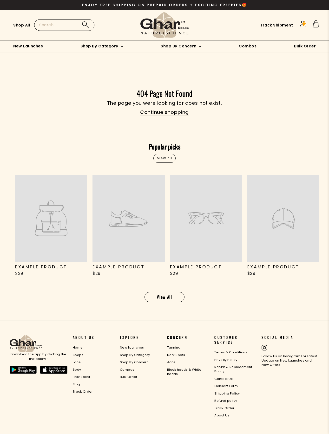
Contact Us (223, 378)
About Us (221, 415)
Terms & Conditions (230, 352)
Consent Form (226, 386)
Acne (171, 362)
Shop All (21, 25)
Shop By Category (100, 46)
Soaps (78, 355)
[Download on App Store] (53, 371)
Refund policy (225, 400)
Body (77, 369)
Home (78, 347)
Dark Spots (176, 355)
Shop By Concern (179, 46)
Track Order (83, 391)
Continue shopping (164, 112)
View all (164, 158)
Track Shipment (276, 25)
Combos (248, 46)
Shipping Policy (227, 393)
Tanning (174, 347)
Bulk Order (305, 46)
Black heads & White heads (184, 371)
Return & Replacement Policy (233, 369)
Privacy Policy (225, 359)
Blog (76, 384)
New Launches (28, 46)
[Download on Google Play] (23, 371)
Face (77, 362)
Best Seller (82, 377)
